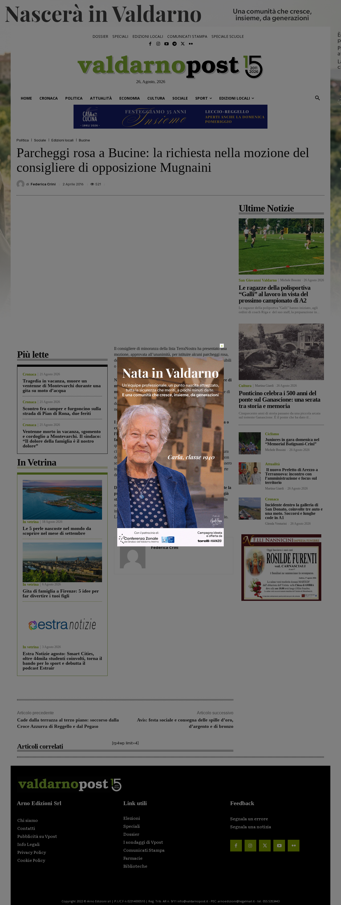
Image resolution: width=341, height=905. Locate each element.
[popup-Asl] (170, 545)
